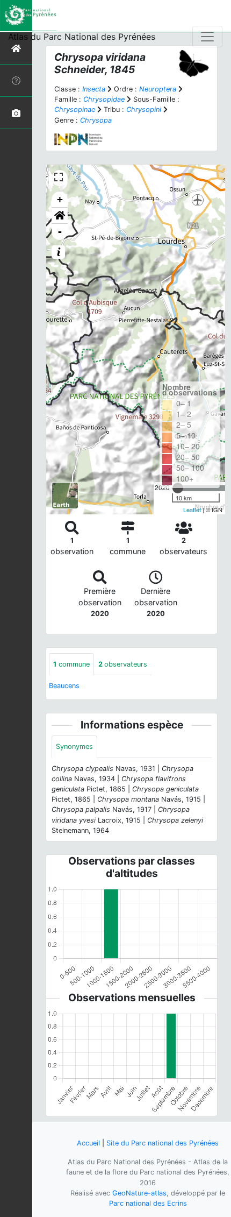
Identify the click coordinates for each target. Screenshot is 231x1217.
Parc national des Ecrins (148, 1203)
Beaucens (64, 686)
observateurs (122, 664)
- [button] (60, 231)
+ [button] (60, 199)
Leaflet (192, 509)
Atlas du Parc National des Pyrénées (81, 36)
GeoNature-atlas (139, 1193)
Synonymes (74, 746)
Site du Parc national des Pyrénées (162, 1143)
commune (71, 664)
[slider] (177, 488)
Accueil (88, 1143)
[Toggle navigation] (207, 36)
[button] (60, 216)
